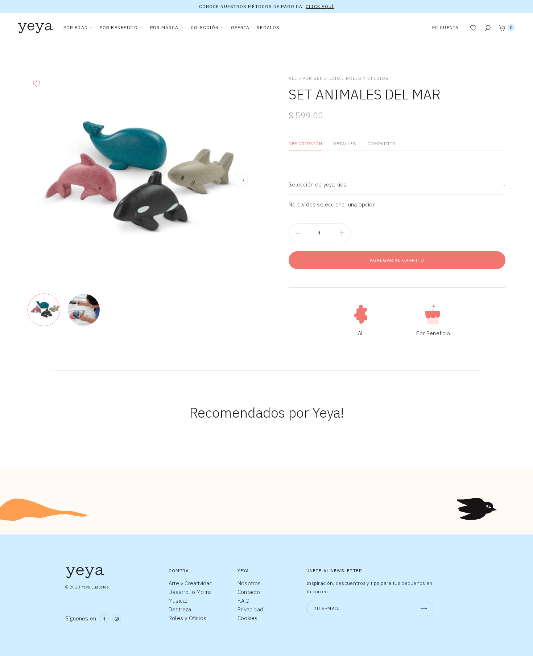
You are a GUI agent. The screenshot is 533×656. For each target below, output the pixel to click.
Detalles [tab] (345, 143)
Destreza (180, 609)
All (293, 78)
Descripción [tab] (305, 143)
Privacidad (250, 609)
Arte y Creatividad (191, 583)
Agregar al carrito (397, 260)
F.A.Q (243, 600)
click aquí (320, 6)
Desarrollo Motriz (190, 592)
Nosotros (249, 583)
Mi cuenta (445, 27)
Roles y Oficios (367, 78)
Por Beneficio (321, 78)
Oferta (240, 27)
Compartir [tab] (381, 143)
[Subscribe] (423, 608)
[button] (36, 83)
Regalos (268, 27)
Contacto (248, 592)
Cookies (247, 618)
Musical (178, 600)
